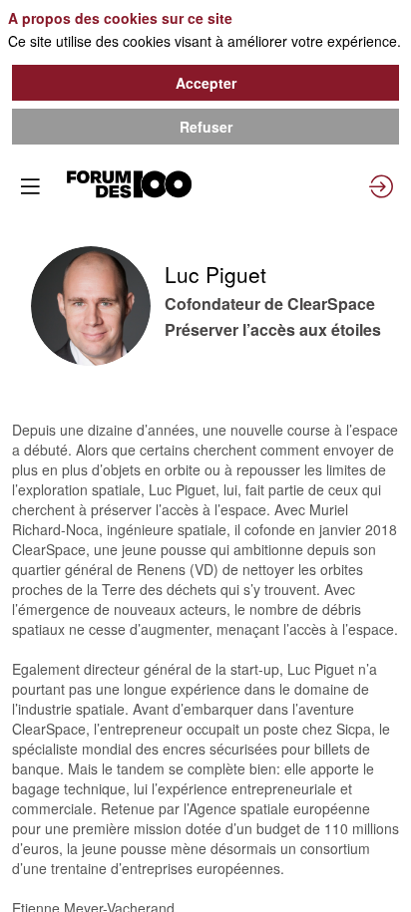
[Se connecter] (381, 186)
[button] (30, 186)
